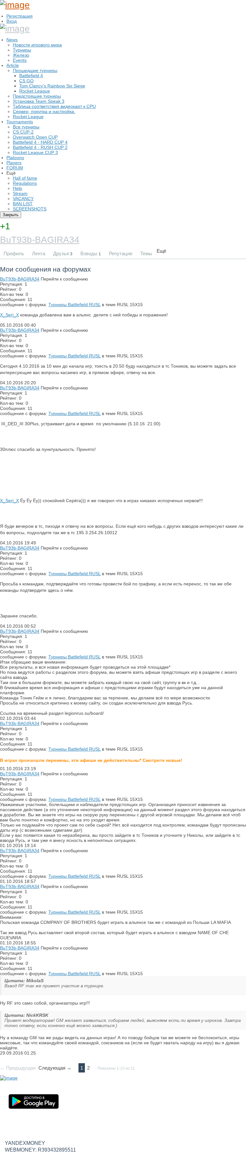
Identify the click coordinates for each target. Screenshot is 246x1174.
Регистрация (19, 16)
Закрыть (11, 214)
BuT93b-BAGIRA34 (39, 240)
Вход (11, 21)
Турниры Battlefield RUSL (74, 304)
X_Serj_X (9, 314)
